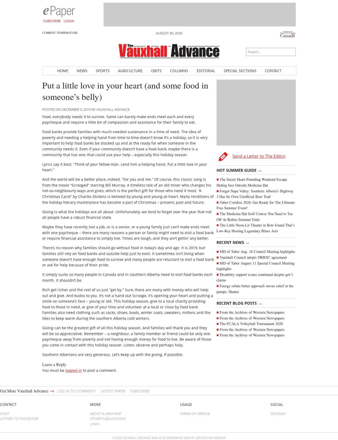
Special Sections (240, 70)
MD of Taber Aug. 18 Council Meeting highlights (257, 251)
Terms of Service (195, 413)
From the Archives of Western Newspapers (252, 312)
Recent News (233, 242)
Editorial (206, 70)
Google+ (278, 413)
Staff (5, 413)
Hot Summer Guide (239, 170)
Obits (156, 70)
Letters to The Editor (19, 418)
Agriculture (130, 70)
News (82, 70)
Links (95, 424)
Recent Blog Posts (239, 303)
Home (62, 70)
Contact (273, 70)
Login (69, 20)
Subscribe (52, 20)
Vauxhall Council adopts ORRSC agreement (253, 257)
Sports (103, 70)
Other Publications (108, 418)
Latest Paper (113, 390)
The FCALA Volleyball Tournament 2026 (251, 323)
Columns (179, 70)
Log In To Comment (76, 390)
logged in (73, 370)
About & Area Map (105, 413)
